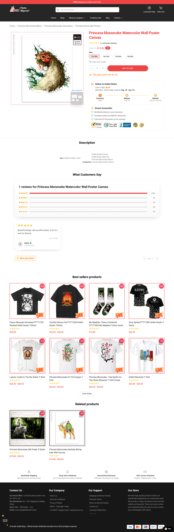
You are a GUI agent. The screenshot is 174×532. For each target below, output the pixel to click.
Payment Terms (95, 499)
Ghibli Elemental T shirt (139, 377)
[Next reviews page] (157, 258)
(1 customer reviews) (108, 43)
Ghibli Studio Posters (100, 154)
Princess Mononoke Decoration (59, 26)
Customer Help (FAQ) (97, 510)
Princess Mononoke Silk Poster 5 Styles (27, 449)
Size (90, 52)
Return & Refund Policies (99, 503)
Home (12, 26)
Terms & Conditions (57, 499)
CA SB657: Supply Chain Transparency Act (66, 510)
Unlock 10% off (5, 520)
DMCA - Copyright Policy (59, 506)
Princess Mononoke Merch (30, 26)
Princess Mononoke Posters (88, 26)
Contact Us (93, 506)
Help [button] (169, 529)
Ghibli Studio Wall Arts (100, 157)
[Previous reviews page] (144, 258)
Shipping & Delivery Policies (100, 496)
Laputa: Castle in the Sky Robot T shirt (27, 377)
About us (53, 496)
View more (87, 394)
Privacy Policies (56, 503)
